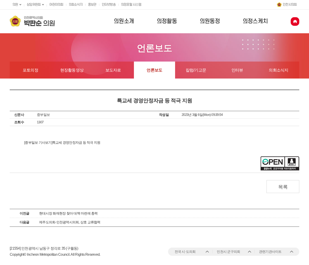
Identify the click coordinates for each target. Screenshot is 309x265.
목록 (283, 186)
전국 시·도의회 (185, 251)
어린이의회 (56, 5)
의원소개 (124, 21)
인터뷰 (237, 70)
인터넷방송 (109, 5)
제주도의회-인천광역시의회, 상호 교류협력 (69, 222)
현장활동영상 (72, 70)
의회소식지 (76, 5)
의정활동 (167, 21)
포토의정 (30, 70)
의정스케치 (255, 21)
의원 (15, 5)
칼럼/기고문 (196, 70)
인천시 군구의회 (228, 251)
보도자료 (113, 70)
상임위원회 (33, 5)
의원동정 (210, 21)
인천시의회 (290, 5)
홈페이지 (295, 21)
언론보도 (154, 70)
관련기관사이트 (270, 251)
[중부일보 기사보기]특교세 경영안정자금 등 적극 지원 (62, 142)
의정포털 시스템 (131, 5)
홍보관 (92, 5)
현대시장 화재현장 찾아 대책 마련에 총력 (68, 213)
